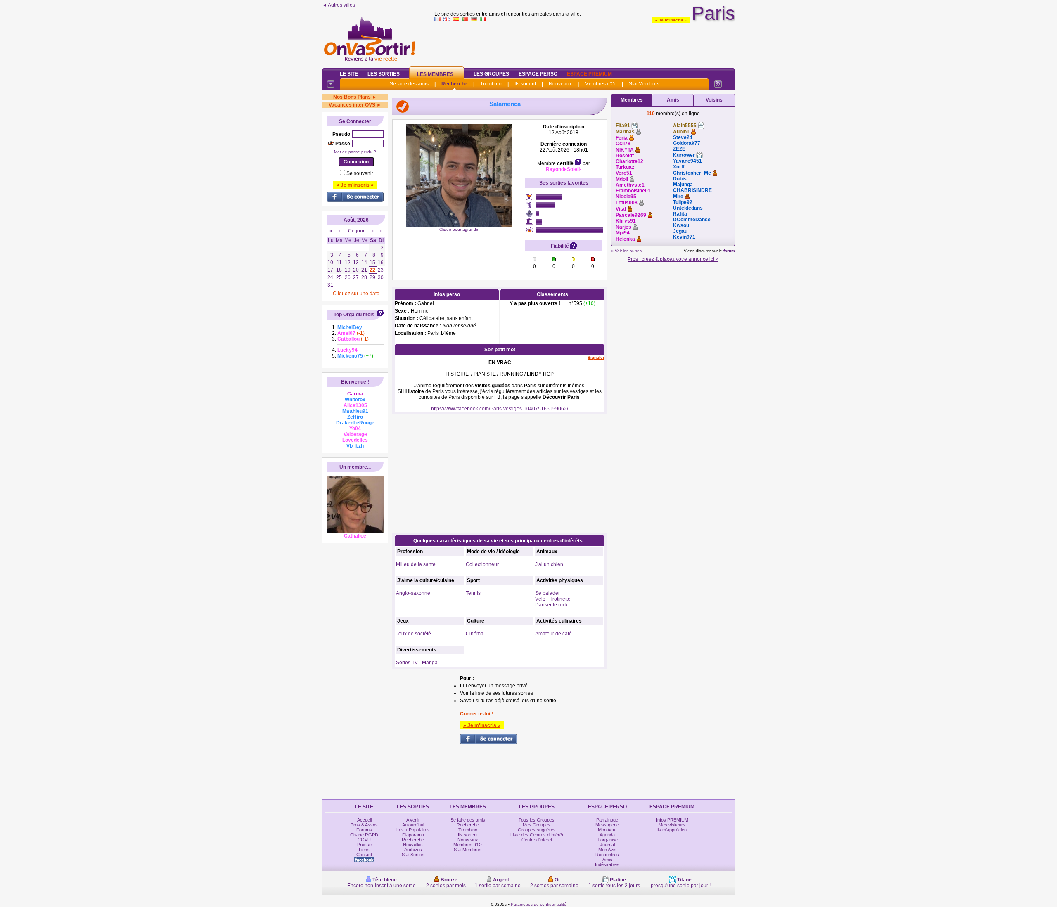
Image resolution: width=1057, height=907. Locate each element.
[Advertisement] (584, 43)
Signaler (596, 357)
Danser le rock (551, 605)
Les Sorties (383, 74)
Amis (673, 100)
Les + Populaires (413, 829)
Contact (364, 854)
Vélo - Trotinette (553, 599)
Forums (364, 829)
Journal (607, 844)
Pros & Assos (364, 824)
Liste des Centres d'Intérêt (536, 834)
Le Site (349, 74)
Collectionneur (482, 564)
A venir (413, 819)
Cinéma (474, 634)
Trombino (491, 84)
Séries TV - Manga (417, 662)
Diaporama (413, 834)
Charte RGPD (364, 834)
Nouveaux (560, 84)
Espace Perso (538, 74)
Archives (413, 849)
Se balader (547, 593)
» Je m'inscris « (671, 20)
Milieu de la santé (416, 564)
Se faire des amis (409, 84)
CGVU (364, 839)
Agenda (607, 834)
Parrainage (607, 819)
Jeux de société (413, 634)
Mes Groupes (536, 824)
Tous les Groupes (537, 819)
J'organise (607, 839)
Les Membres (435, 74)
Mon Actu (607, 829)
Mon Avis (607, 849)
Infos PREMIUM (672, 819)
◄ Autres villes (338, 5)
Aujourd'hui (413, 824)
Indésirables (607, 864)
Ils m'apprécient (672, 829)
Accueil (364, 819)
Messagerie (607, 824)
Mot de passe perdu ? (355, 151)
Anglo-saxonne (413, 593)
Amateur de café (553, 634)
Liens (364, 849)
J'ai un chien (549, 564)
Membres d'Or (600, 84)
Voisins (714, 100)
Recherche (454, 84)
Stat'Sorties (413, 854)
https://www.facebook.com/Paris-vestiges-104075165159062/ (499, 409)
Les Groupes (491, 74)
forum (729, 251)
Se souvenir (359, 173)
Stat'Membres (644, 84)
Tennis (473, 593)
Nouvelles (413, 844)
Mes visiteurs (672, 824)
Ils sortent (525, 84)
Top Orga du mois (354, 314)
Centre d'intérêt (536, 839)
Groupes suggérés (537, 829)
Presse (364, 844)
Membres (632, 100)
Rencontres (607, 854)
